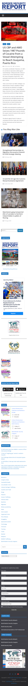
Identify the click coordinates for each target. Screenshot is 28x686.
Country (3, 596)
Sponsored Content (6, 521)
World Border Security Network (9, 620)
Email (2, 581)
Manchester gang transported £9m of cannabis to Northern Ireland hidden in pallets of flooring (13, 215)
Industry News (4, 499)
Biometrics (3, 477)
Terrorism (3, 526)
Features (3, 494)
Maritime (3, 502)
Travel (2, 531)
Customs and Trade (6, 489)
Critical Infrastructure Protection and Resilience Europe (18, 410)
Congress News (5, 480)
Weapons (3, 536)
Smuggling (3, 519)
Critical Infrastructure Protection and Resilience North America (18, 422)
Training (3, 529)
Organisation (4, 591)
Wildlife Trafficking (6, 539)
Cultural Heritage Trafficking (8, 487)
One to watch (4, 512)
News (9, 44)
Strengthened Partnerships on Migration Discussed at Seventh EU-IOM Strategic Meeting (14, 152)
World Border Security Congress (9, 541)
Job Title (3, 586)
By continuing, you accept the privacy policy (13, 607)
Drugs (4, 44)
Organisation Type (5, 601)
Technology (4, 524)
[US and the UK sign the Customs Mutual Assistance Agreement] (14, 162)
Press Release (4, 517)
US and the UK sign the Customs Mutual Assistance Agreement (14, 180)
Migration (3, 504)
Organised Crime (5, 514)
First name (3, 570)
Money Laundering (6, 507)
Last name (3, 576)
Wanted (3, 534)
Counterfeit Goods (5, 482)
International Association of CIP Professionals (13, 629)
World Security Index (6, 626)
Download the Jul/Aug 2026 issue (10, 269)
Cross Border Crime (6, 484)
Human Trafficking (5, 497)
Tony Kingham (17, 66)
